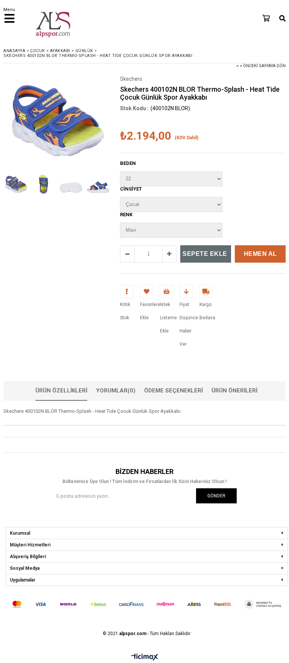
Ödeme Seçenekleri (173, 390)
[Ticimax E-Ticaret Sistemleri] (144, 657)
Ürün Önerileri (234, 390)
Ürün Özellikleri (61, 390)
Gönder (216, 495)
